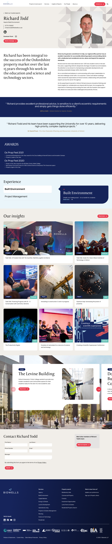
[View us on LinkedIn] (5, 520)
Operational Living (43, 507)
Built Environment (15, 189)
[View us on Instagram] (14, 520)
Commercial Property (67, 495)
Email (30, 448)
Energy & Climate (43, 501)
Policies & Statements (9, 537)
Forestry (64, 498)
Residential (41, 520)
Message (7, 454)
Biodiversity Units (66, 492)
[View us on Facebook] (8, 520)
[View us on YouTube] (11, 520)
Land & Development (44, 504)
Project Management (16, 196)
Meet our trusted (12, 13)
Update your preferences (92, 492)
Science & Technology (45, 517)
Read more (66, 199)
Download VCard (8, 36)
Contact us (99, 4)
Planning (41, 514)
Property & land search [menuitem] (35, 4)
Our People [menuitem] (67, 4)
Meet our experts (82, 444)
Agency (41, 492)
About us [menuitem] (75, 4)
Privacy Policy (42, 462)
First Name (8, 442)
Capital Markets (43, 498)
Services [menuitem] (46, 4)
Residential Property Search (69, 507)
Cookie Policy (20, 537)
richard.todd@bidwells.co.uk (13, 28)
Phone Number (9, 448)
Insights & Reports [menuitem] (57, 4)
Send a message (9, 41)
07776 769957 (9, 25)
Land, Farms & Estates (68, 504)
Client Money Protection (31, 537)
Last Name (32, 442)
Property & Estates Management (47, 511)
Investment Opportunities (68, 501)
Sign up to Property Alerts (92, 495)
